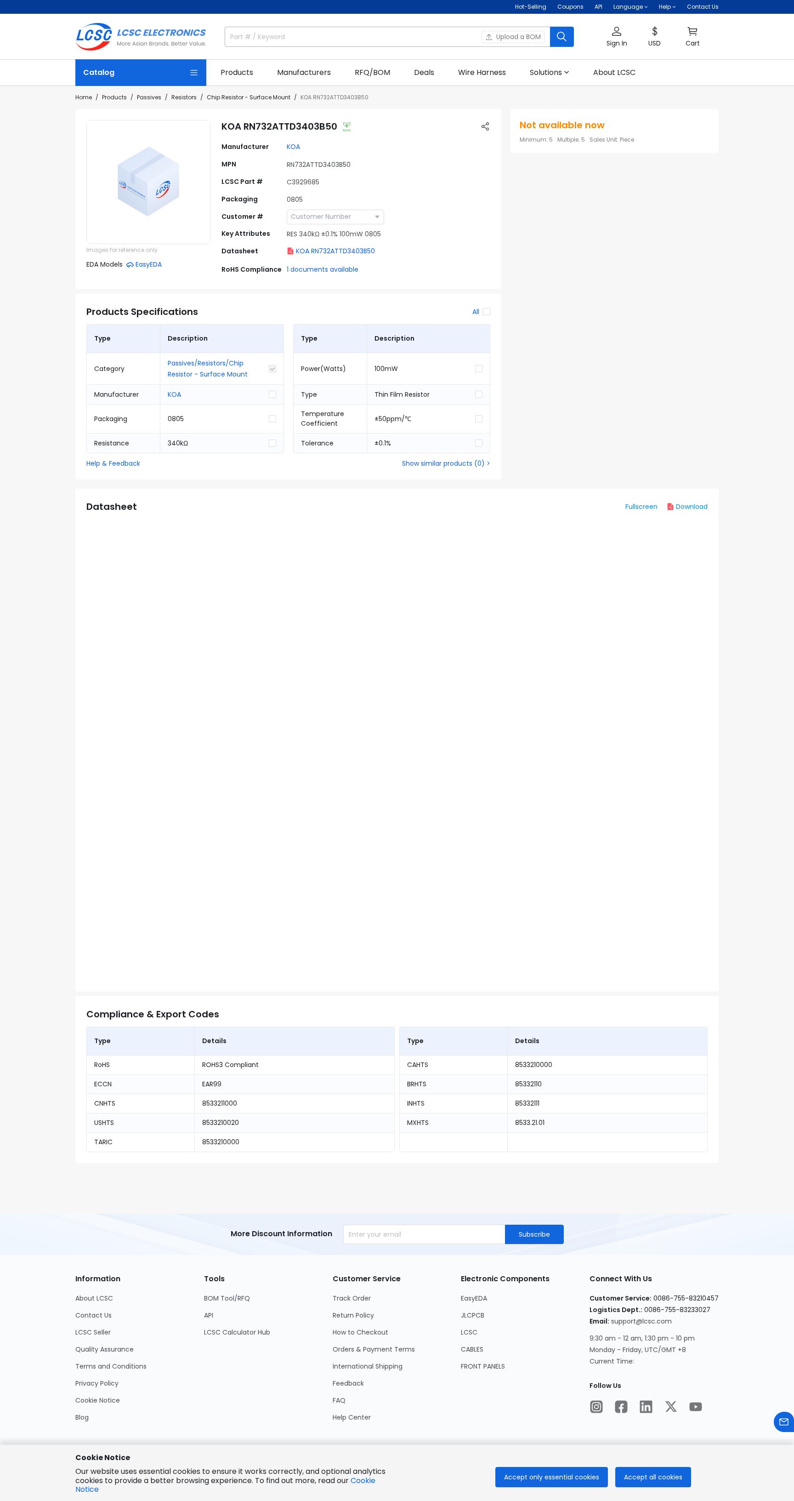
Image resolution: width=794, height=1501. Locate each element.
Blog (82, 1417)
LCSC (469, 1332)
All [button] (475, 311)
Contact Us (703, 7)
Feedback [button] (348, 1383)
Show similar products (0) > (446, 463)
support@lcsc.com (641, 1321)
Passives (149, 97)
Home (83, 97)
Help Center (352, 1417)
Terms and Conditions (111, 1366)
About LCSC (94, 1298)
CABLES (472, 1349)
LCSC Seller (93, 1332)
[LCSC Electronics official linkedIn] (646, 1407)
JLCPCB (472, 1315)
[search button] (562, 37)
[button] (616, 37)
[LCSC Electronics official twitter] (671, 1407)
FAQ (339, 1400)
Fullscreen (641, 506)
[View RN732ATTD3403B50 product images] (148, 182)
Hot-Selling (530, 7)
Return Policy (353, 1315)
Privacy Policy (97, 1383)
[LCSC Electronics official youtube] (696, 1407)
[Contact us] (784, 1422)
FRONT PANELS (483, 1366)
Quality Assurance (104, 1349)
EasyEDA (474, 1298)
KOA (293, 146)
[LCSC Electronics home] (140, 37)
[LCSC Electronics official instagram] (596, 1407)
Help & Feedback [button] (113, 463)
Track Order (352, 1298)
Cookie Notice (97, 1400)
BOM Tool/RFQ (227, 1298)
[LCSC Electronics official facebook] (621, 1407)
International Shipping (368, 1366)
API (598, 7)
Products (114, 97)
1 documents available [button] (322, 269)
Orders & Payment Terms (374, 1349)
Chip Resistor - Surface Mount (248, 97)
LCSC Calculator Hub (237, 1332)
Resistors (184, 97)
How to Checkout (360, 1332)
